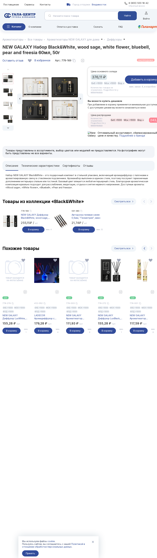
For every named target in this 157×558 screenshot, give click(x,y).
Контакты (45, 4)
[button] (8, 128)
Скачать (98, 26)
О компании (35, 26)
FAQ (120, 26)
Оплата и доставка (67, 26)
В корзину (33, 229)
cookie (51, 541)
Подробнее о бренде (131, 135)
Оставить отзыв (12, 60)
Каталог (16, 26)
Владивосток (99, 4)
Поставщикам (11, 4)
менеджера (96, 92)
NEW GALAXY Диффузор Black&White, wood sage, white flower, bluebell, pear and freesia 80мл (35, 216)
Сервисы (29, 4)
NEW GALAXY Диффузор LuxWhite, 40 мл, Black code (13, 317)
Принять (30, 553)
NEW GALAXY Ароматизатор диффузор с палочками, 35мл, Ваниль (139, 317)
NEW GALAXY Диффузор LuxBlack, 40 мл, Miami (109, 317)
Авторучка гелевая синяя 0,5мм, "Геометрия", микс (86, 216)
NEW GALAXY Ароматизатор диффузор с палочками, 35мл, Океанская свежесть (78, 317)
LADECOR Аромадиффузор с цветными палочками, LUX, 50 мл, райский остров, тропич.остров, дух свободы (46, 317)
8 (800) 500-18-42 (138, 3)
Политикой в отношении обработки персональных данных (53, 545)
